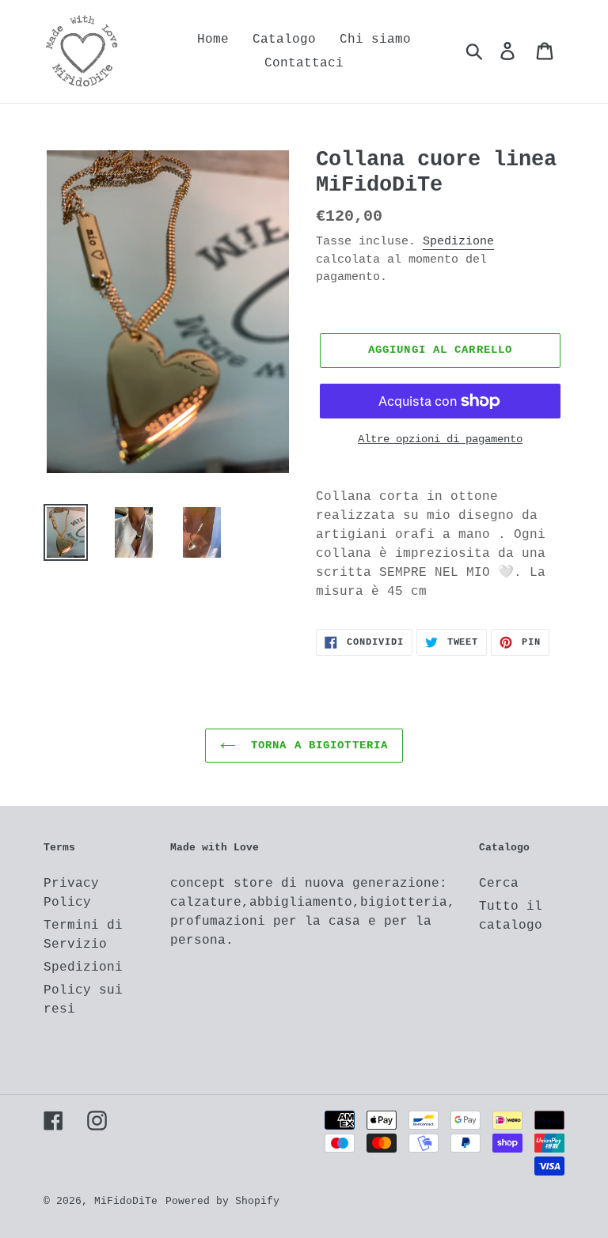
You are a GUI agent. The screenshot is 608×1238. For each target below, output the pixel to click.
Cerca (499, 883)
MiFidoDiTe (126, 1201)
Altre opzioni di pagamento (440, 439)
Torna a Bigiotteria (316, 745)
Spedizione (458, 241)
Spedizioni (83, 967)
